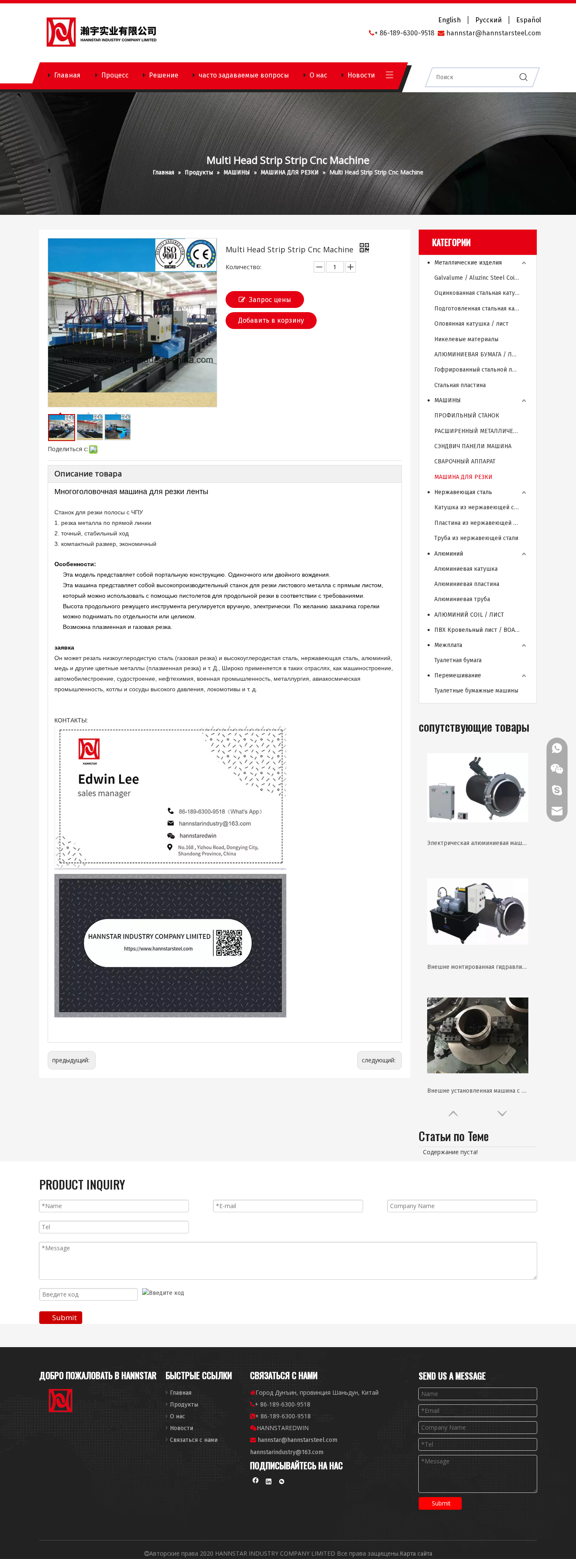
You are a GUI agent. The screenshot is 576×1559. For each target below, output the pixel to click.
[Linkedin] (269, 1482)
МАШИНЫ (447, 400)
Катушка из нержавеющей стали (480, 507)
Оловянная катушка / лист (471, 323)
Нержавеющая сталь (463, 492)
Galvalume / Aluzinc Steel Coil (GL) (481, 277)
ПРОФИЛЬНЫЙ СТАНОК (466, 415)
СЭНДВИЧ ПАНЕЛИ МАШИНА (472, 446)
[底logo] (61, 1402)
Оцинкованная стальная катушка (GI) (481, 293)
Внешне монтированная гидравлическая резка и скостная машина (477, 967)
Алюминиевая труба (462, 599)
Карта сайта (416, 1553)
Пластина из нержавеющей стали (481, 523)
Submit (64, 1317)
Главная (67, 75)
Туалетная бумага (458, 660)
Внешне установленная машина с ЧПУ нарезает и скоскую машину (477, 1090)
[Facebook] (255, 1482)
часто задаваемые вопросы (244, 75)
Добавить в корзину (271, 320)
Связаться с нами (194, 1440)
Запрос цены (270, 300)
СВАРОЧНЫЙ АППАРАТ (464, 461)
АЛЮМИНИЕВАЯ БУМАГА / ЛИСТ (478, 354)
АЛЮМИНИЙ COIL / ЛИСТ (469, 614)
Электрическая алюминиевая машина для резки (477, 843)
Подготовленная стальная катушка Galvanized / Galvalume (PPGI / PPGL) (481, 308)
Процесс (115, 75)
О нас (318, 75)
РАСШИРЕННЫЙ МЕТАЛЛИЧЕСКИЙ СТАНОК (481, 431)
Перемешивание (457, 675)
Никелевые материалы (466, 339)
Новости (361, 75)
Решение (163, 75)
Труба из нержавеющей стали (476, 538)
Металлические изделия (468, 262)
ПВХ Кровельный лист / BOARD (478, 630)
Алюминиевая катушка (466, 568)
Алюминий (448, 553)
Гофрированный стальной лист (477, 369)
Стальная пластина (460, 385)
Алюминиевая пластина (466, 584)
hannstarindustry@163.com (286, 1452)
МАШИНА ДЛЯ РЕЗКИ (463, 477)
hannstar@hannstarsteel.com (297, 1440)
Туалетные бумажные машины (476, 690)
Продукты (184, 1404)
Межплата (448, 645)
